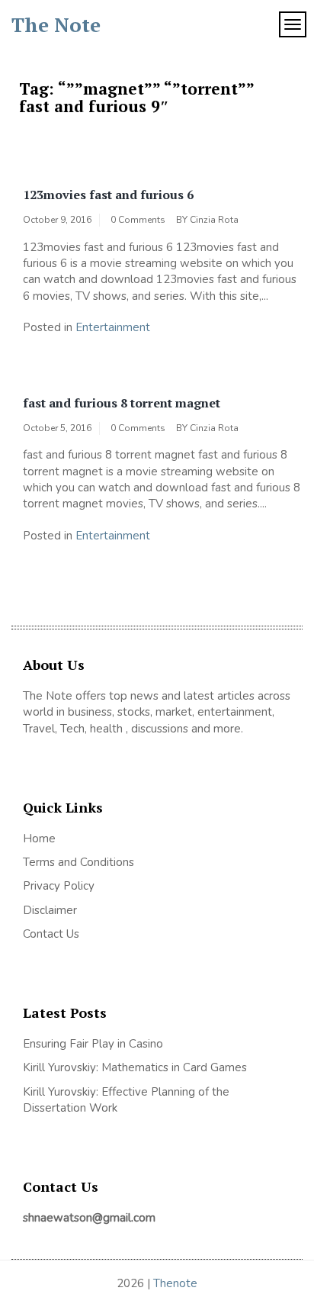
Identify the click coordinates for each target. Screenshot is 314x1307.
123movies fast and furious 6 (108, 194)
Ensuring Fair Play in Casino (93, 1043)
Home (39, 838)
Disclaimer (50, 910)
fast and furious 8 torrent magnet (121, 402)
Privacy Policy (59, 885)
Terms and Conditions (78, 862)
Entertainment (112, 327)
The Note (56, 24)
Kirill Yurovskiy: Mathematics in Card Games (135, 1067)
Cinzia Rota (214, 220)
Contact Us (51, 934)
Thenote (175, 1283)
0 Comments (138, 220)
